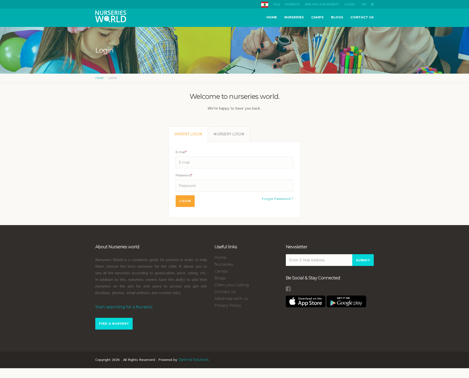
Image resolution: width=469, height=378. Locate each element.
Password (184, 175)
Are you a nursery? (322, 4)
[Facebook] (372, 4)
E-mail (181, 152)
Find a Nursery (114, 323)
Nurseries (294, 17)
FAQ (276, 4)
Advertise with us (231, 298)
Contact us (362, 17)
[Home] (110, 17)
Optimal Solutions (193, 359)
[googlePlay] (346, 301)
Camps (317, 17)
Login (349, 4)
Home (271, 17)
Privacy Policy (227, 305)
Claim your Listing (231, 285)
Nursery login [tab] (228, 134)
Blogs (337, 17)
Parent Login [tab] (188, 134)
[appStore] (305, 301)
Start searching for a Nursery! (123, 307)
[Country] (264, 4)
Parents (292, 4)
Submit (363, 260)
